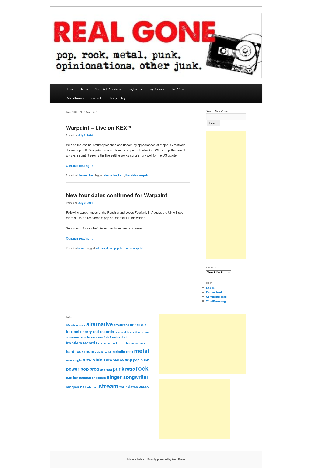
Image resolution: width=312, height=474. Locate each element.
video (134, 175)
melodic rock (122, 351)
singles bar (76, 386)
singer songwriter (127, 376)
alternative (110, 175)
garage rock (108, 343)
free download (118, 337)
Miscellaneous (76, 98)
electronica (89, 337)
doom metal (73, 337)
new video (94, 359)
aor (133, 324)
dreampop (112, 248)
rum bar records (78, 377)
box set (72, 331)
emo (100, 337)
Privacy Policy (116, 98)
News (84, 89)
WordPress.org (216, 301)
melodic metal (103, 352)
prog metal (106, 369)
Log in (210, 288)
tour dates (128, 387)
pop (128, 359)
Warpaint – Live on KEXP (98, 127)
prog (94, 369)
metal (141, 351)
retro (130, 369)
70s (68, 325)
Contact (96, 98)
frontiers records (81, 343)
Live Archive (178, 89)
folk (106, 337)
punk (118, 368)
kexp (121, 175)
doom (145, 332)
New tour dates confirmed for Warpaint (116, 195)
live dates (126, 248)
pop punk (141, 359)
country (119, 332)
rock (142, 368)
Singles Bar (135, 89)
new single (74, 360)
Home (70, 89)
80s (73, 325)
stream (108, 385)
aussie (141, 325)
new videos (115, 360)
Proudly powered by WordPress (166, 459)
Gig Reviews (156, 89)
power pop (77, 369)
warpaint (144, 175)
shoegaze (99, 377)
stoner (92, 386)
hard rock (74, 351)
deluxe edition (132, 332)
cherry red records (97, 331)
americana (121, 325)
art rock (100, 248)
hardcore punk (135, 343)
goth (122, 343)
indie (89, 351)
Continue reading (79, 165)
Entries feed (214, 292)
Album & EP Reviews (107, 89)
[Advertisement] (226, 195)
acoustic (81, 325)
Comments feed (216, 297)
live (127, 175)
